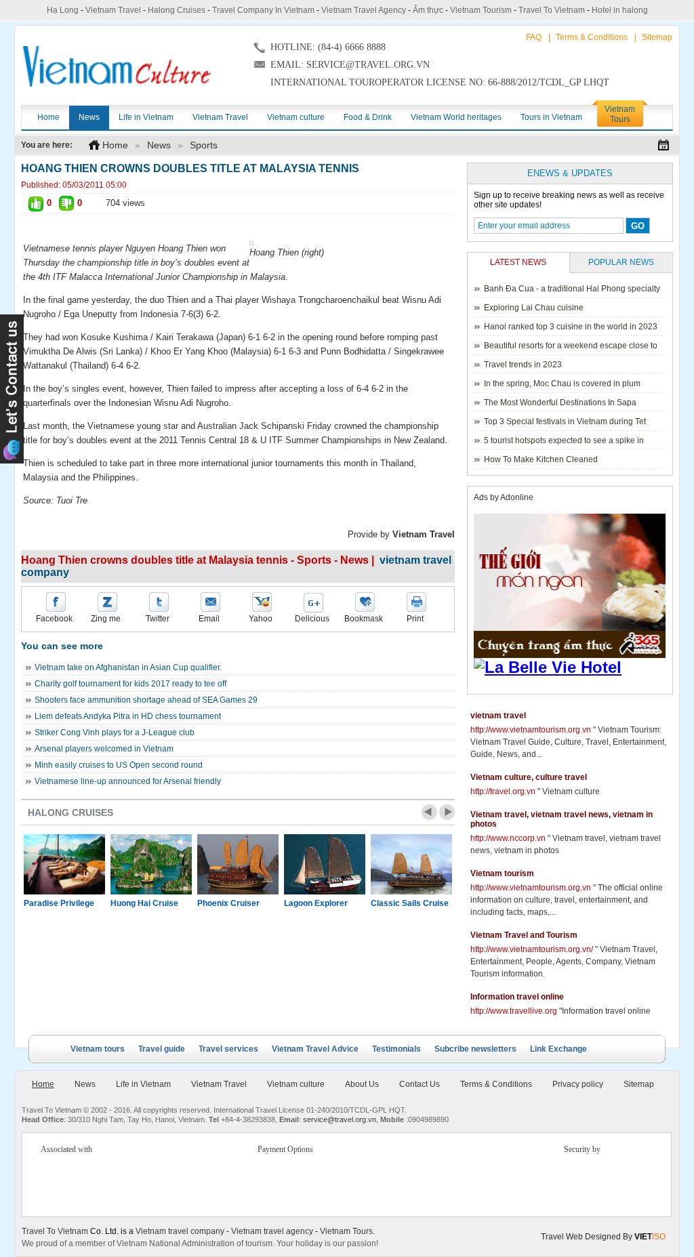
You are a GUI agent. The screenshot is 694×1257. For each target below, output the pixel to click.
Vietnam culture (296, 1084)
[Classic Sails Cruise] (411, 864)
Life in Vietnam (143, 1084)
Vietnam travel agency (272, 1231)
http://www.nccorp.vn (508, 838)
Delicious (312, 618)
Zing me (106, 618)
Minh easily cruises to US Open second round (119, 765)
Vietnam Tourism (481, 10)
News (159, 145)
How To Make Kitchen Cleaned (541, 459)
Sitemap (657, 37)
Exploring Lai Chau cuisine (534, 307)
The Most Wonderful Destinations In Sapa (560, 402)
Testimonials (396, 1049)
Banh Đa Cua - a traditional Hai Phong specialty (572, 288)
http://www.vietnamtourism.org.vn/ (531, 949)
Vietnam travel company (180, 1231)
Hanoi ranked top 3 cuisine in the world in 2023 (570, 326)
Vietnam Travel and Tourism (523, 935)
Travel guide (161, 1049)
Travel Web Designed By (603, 1236)
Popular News (621, 262)
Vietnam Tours (346, 1231)
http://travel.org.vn (502, 791)
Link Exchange (558, 1049)
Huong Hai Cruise (144, 903)
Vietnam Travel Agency (363, 10)
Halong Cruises (176, 10)
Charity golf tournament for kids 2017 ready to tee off (130, 683)
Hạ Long (63, 10)
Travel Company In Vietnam (263, 10)
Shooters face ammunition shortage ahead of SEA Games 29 (146, 700)
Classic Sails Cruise (410, 903)
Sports (204, 145)
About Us (362, 1084)
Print (415, 618)
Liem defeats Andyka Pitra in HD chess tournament (128, 716)
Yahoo (260, 618)
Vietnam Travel (113, 10)
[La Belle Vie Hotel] (572, 667)
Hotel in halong (620, 10)
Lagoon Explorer (316, 903)
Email (209, 618)
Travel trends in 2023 (523, 364)
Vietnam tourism (502, 873)
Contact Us (419, 1084)
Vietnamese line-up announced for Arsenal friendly (128, 781)
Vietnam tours (97, 1049)
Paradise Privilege (59, 903)
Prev (429, 812)
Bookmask (363, 618)
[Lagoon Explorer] (324, 864)
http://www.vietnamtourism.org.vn (530, 730)
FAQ (534, 37)
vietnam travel (498, 715)
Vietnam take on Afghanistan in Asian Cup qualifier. (128, 667)
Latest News (518, 262)
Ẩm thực (428, 10)
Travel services (228, 1049)
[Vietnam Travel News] (117, 66)
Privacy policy (577, 1084)
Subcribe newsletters (475, 1049)
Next (447, 812)
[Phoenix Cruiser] (238, 864)
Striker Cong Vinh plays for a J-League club (115, 732)
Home (115, 145)
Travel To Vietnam (551, 10)
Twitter (157, 618)
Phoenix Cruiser (228, 903)
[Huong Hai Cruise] (151, 864)
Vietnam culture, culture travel (528, 777)
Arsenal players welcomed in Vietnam (104, 749)
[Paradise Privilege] (64, 864)
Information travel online (517, 997)
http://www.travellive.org (513, 1011)
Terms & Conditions (592, 37)
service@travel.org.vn (339, 1119)
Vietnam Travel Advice (315, 1049)
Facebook (54, 618)
